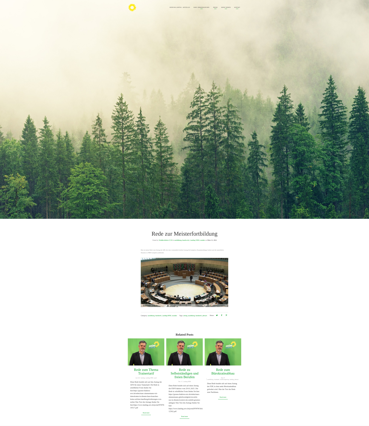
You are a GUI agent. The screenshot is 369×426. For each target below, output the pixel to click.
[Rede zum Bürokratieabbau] (223, 351)
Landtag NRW (194, 240)
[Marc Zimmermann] (135, 7)
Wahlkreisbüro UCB (165, 240)
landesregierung (224, 379)
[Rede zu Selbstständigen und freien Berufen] (184, 351)
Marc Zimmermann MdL (201, 7)
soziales (202, 240)
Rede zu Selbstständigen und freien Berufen (184, 373)
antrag (185, 315)
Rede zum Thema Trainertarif (146, 371)
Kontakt (237, 7)
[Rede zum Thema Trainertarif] (146, 351)
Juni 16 (137, 378)
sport (155, 378)
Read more (146, 413)
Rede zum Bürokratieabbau (222, 371)
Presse (215, 7)
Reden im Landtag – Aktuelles (180, 7)
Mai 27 (223, 378)
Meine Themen (226, 7)
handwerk (185, 240)
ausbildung (178, 240)
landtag (143, 378)
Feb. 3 (180, 381)
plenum (204, 315)
